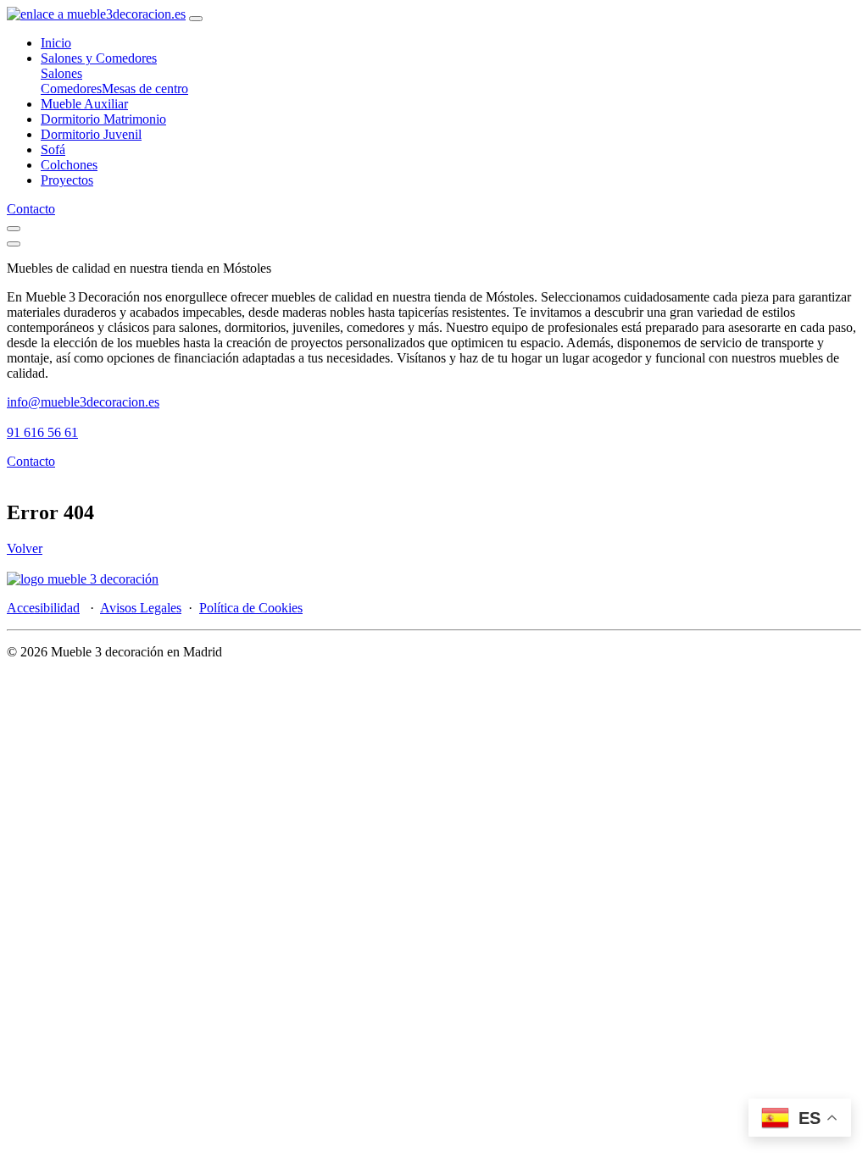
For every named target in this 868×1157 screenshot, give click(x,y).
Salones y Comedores (99, 58)
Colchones (69, 165)
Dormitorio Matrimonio (103, 119)
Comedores (71, 88)
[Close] (13, 243)
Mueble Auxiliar (84, 104)
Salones (61, 73)
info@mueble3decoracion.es (83, 402)
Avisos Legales (140, 608)
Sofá (53, 149)
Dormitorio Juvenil (91, 134)
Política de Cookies (251, 608)
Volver (24, 548)
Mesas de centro (145, 88)
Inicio (56, 43)
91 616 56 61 (42, 432)
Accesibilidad (43, 608)
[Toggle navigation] (196, 18)
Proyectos (67, 180)
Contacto (31, 209)
